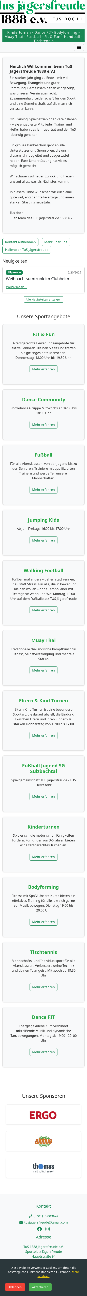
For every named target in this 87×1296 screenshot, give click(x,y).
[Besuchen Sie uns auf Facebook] (39, 1229)
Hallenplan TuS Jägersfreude (26, 249)
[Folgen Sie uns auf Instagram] (47, 1229)
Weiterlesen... (16, 287)
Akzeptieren (40, 1287)
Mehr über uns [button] (55, 242)
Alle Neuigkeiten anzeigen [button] (44, 299)
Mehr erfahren (43, 369)
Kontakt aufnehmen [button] (20, 242)
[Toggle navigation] (79, 47)
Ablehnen (15, 1287)
